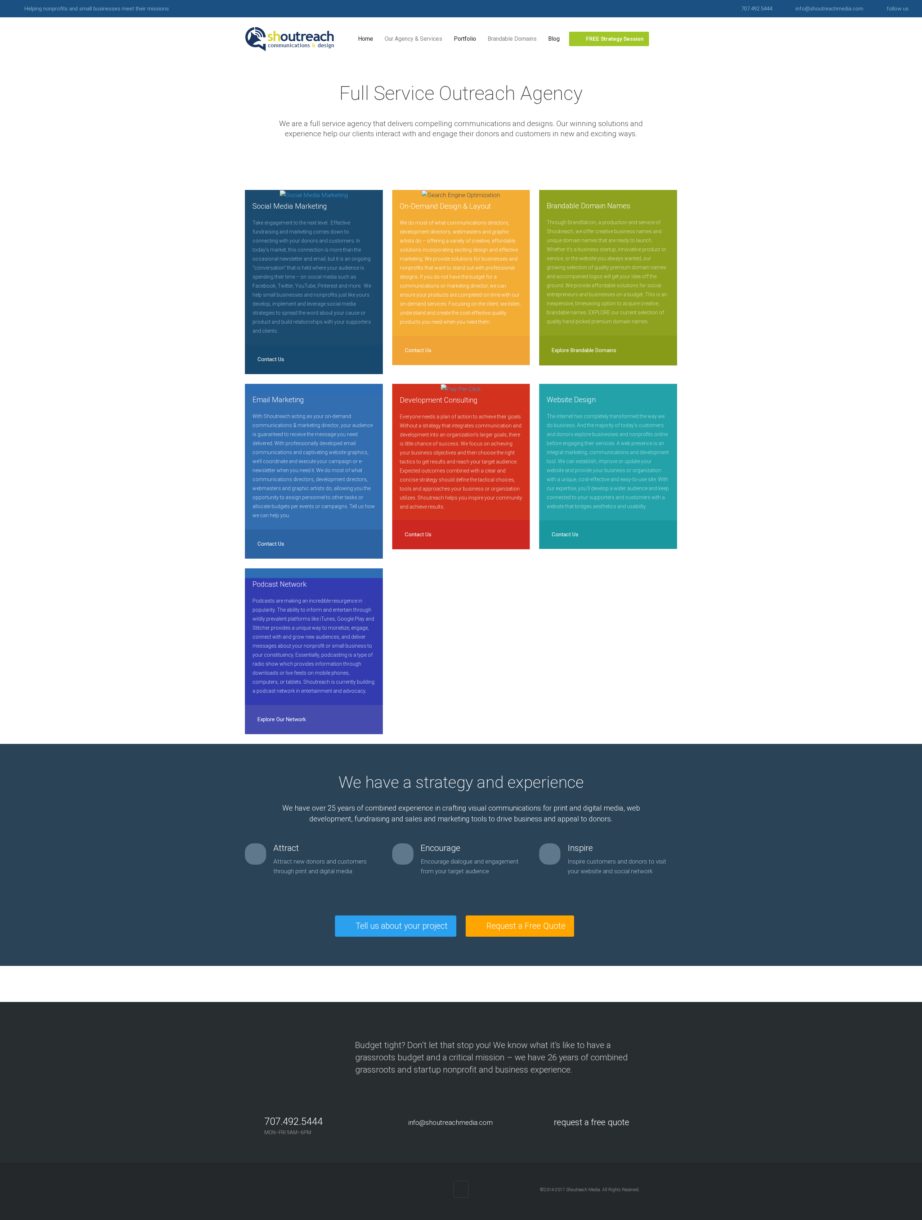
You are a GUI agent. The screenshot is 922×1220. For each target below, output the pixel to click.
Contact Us (270, 359)
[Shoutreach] (290, 39)
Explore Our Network (281, 719)
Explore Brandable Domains (583, 350)
